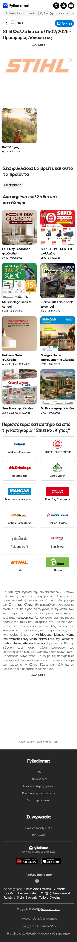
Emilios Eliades (12, 643)
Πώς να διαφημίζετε (38, 828)
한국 (48, 893)
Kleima (42, 639)
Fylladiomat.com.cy (49, 909)
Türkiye (43, 897)
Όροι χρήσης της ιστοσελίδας (38, 926)
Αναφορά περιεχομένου (38, 786)
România (9, 897)
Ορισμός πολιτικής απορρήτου (38, 918)
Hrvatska (22, 893)
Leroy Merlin (29, 639)
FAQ (38, 772)
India (33, 893)
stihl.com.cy (24, 617)
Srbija (20, 897)
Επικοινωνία (38, 779)
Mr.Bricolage (43, 634)
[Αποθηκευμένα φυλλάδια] (56, 5)
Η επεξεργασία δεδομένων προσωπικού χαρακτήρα (38, 933)
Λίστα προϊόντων (38, 800)
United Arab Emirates (37, 889)
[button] (63, 5)
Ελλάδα (9, 893)
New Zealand (61, 893)
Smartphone (12, 185)
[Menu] (71, 5)
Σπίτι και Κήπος (21, 604)
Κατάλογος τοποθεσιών (38, 793)
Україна (55, 897)
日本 (40, 893)
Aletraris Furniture (34, 643)
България (59, 889)
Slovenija (31, 897)
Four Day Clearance (60, 639)
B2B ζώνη (38, 835)
